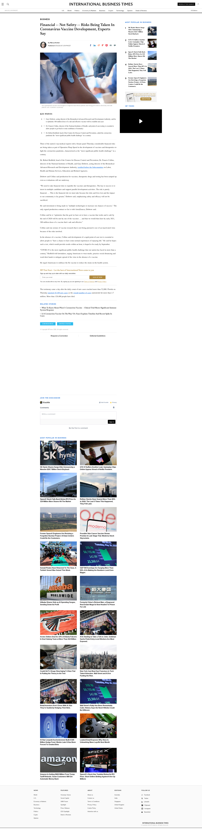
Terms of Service (89, 281)
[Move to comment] (115, 45)
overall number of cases (82, 292)
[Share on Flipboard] (103, 45)
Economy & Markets (89, 11)
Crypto (110, 11)
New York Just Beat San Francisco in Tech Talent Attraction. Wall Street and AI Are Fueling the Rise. (97, 673)
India (115, 798)
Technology (120, 11)
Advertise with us (93, 811)
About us (90, 795)
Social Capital (65, 798)
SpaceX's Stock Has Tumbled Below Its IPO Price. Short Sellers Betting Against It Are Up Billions (97, 776)
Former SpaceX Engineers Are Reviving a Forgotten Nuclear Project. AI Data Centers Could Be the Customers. (57, 536)
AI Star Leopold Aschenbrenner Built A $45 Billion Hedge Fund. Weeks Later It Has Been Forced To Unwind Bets (58, 742)
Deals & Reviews (141, 11)
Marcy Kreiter (55, 43)
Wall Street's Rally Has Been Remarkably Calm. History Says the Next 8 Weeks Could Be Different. (97, 708)
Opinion (129, 11)
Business (102, 11)
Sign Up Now (146, 99)
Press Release (65, 808)
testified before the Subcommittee (90, 167)
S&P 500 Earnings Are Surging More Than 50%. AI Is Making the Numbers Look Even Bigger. (97, 570)
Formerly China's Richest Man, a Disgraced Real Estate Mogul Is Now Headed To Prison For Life (97, 604)
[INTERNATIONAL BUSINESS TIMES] (101, 4)
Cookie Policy (92, 808)
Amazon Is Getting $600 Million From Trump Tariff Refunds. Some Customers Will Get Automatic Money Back (57, 776)
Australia (117, 795)
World (69, 11)
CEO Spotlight (65, 811)
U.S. (63, 11)
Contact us (91, 798)
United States (118, 808)
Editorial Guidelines (97, 336)
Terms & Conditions (94, 801)
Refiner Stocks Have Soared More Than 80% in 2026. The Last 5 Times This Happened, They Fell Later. (97, 501)
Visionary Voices (66, 795)
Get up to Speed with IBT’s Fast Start (144, 94)
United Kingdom (119, 805)
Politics (77, 11)
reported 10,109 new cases (58, 292)
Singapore (117, 801)
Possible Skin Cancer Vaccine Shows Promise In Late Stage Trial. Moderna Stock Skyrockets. (97, 536)
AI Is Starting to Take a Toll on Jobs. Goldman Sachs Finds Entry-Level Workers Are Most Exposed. (98, 639)
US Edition (194, 10)
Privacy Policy (102, 281)
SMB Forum (64, 801)
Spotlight (63, 805)
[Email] (111, 45)
